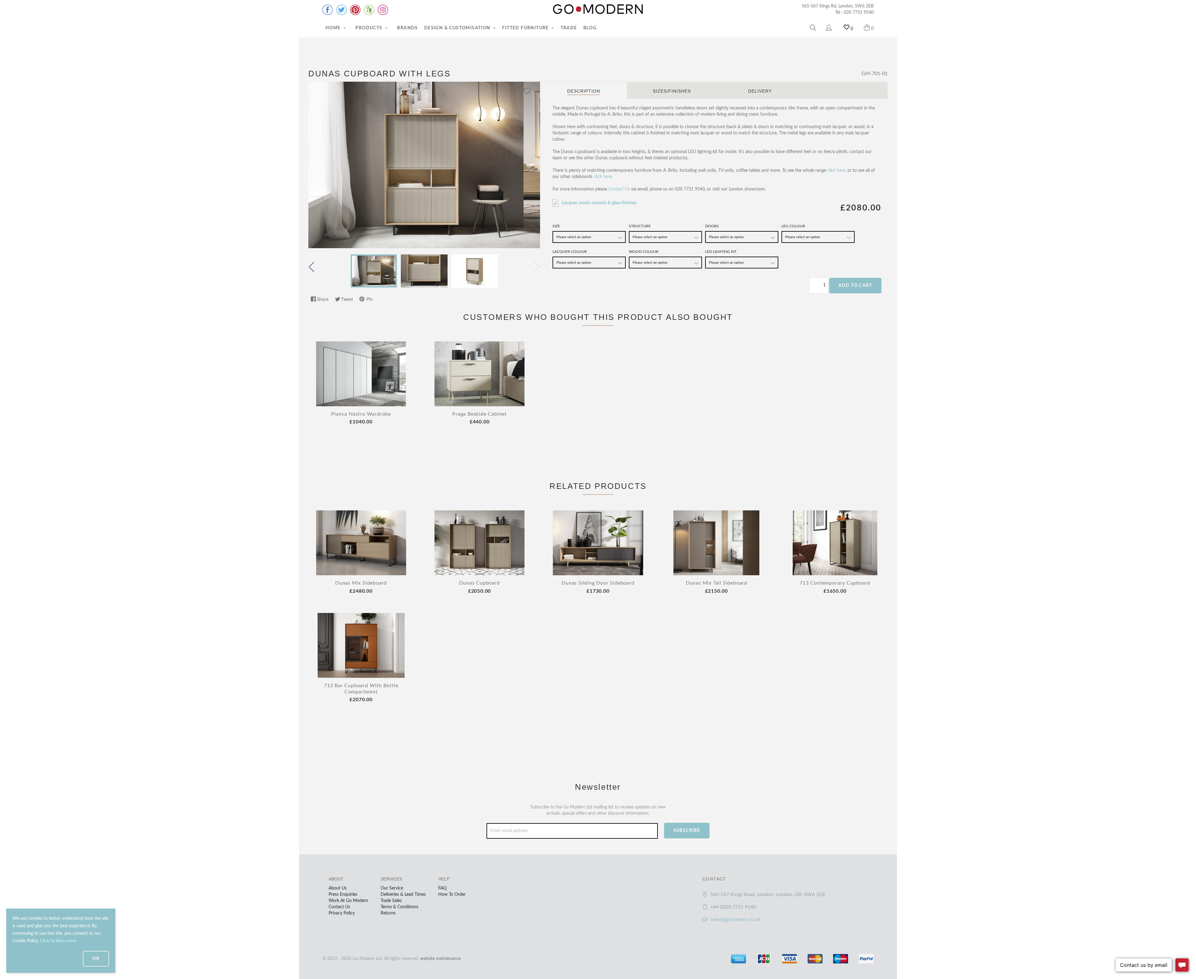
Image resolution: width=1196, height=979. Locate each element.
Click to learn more (58, 941)
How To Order (452, 894)
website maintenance (440, 959)
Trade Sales (391, 901)
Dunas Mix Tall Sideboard (716, 583)
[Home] (598, 9)
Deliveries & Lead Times (403, 894)
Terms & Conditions (399, 907)
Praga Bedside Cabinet (479, 414)
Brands (407, 28)
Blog (590, 28)
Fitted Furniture (526, 28)
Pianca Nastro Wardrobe (361, 414)
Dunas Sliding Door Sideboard (598, 583)
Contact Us (619, 189)
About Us (338, 888)
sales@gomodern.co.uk (735, 919)
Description (583, 91)
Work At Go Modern (348, 901)
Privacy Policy (342, 913)
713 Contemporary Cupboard (835, 583)
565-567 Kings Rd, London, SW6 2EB (838, 6)
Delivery (760, 91)
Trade (569, 28)
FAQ (442, 888)
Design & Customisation (458, 28)
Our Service (392, 888)
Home (333, 28)
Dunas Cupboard (479, 583)
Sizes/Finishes (672, 91)
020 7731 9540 (859, 12)
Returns (388, 913)
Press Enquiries (343, 894)
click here (836, 170)
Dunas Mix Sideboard (361, 583)
